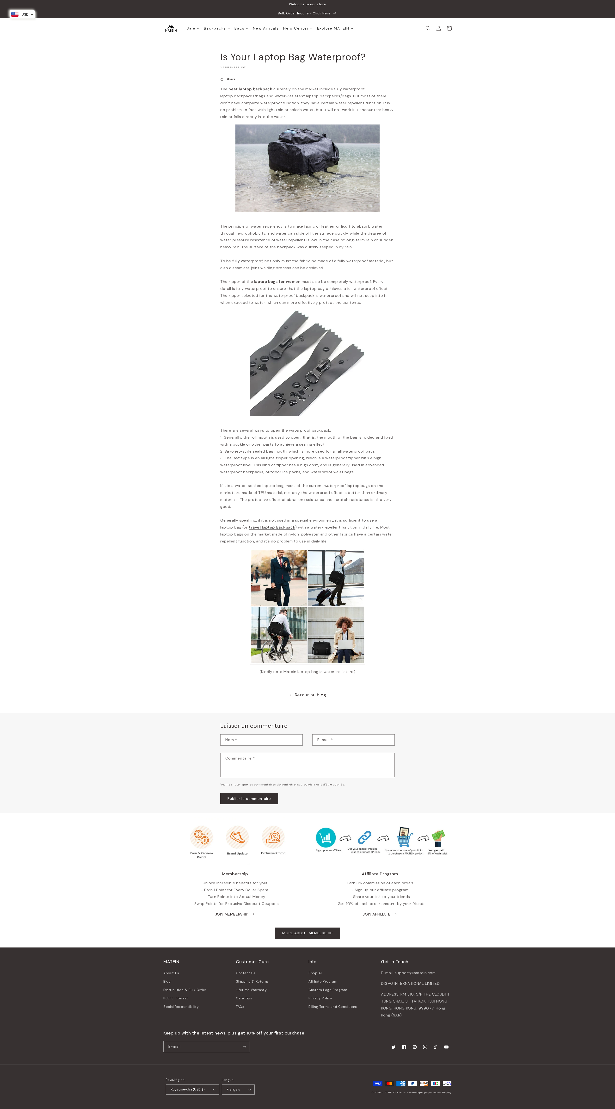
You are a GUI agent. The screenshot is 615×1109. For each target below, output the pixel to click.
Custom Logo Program (327, 990)
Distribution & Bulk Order (184, 990)
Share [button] (231, 79)
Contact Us (245, 973)
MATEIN (387, 1092)
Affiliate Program (322, 981)
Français (233, 1089)
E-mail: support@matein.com (408, 972)
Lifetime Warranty (251, 990)
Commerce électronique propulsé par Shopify (422, 1092)
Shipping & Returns (252, 981)
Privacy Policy (320, 998)
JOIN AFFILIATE (376, 914)
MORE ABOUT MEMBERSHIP (307, 933)
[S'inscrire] (244, 1046)
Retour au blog (310, 695)
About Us (171, 973)
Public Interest (175, 998)
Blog (167, 981)
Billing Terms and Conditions (332, 1006)
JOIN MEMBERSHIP (231, 914)
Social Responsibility (181, 1006)
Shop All (315, 973)
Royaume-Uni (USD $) (188, 1089)
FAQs (240, 1006)
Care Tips (244, 998)
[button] (428, 28)
